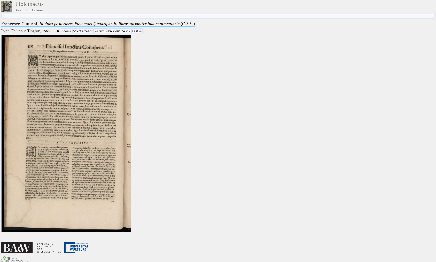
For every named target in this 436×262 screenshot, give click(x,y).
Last (135, 31)
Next (125, 31)
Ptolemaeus (29, 6)
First (101, 31)
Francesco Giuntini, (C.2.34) (98, 23)
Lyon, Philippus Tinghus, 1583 (25, 30)
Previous (114, 31)
